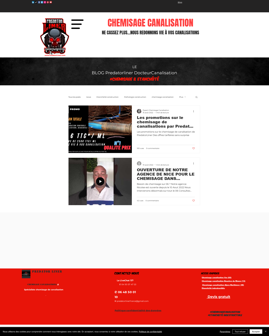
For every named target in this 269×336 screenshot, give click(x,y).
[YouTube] (51, 2)
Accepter (256, 331)
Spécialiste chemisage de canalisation (43, 289)
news (88, 97)
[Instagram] (45, 2)
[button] (77, 24)
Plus (181, 97)
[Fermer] (265, 331)
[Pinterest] (48, 2)
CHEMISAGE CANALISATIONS (43, 284)
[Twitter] (42, 2)
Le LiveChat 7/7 (125, 280)
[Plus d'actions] (194, 111)
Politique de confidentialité (150, 331)
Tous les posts (74, 97)
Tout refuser (240, 331)
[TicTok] (36, 2)
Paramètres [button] (225, 331)
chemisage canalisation (163, 97)
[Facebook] (39, 2)
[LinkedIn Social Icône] (33, 2)
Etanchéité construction (108, 97)
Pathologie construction (135, 97)
